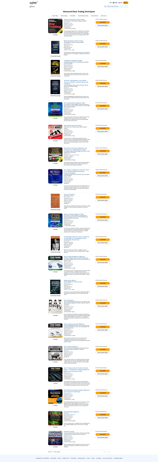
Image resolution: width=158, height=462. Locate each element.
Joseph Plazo (67, 241)
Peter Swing (67, 108)
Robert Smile (67, 305)
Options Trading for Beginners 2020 (73, 214)
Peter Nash (70, 436)
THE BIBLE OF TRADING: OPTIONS (73, 61)
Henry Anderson (68, 261)
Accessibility (98, 458)
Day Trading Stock (69, 300)
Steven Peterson (68, 393)
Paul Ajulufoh (67, 197)
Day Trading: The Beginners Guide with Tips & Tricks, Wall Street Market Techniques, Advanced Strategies (76, 171)
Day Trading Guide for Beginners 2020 (74, 103)
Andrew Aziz (67, 22)
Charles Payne (67, 43)
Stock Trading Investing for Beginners (74, 324)
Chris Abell (70, 23)
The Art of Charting (69, 194)
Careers (59, 458)
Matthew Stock (68, 177)
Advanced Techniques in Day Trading (74, 19)
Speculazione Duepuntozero (70, 414)
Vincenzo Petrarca (68, 64)
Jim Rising (70, 130)
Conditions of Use (65, 458)
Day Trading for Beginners (71, 346)
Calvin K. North (67, 372)
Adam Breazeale (76, 154)
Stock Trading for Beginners (71, 412)
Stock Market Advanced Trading (72, 125)
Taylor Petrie (70, 351)
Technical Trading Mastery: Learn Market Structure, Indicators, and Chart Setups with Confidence (76, 82)
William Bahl (70, 415)
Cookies (93, 458)
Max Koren (67, 87)
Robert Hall (70, 394)
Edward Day (67, 129)
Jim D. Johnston (71, 306)
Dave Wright (70, 373)
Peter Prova (70, 263)
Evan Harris (70, 178)
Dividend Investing (69, 431)
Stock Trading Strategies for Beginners (74, 256)
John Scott (67, 350)
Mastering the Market (70, 280)
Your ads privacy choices (107, 458)
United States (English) (118, 458)
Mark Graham (67, 153)
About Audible (53, 458)
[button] (55, 15)
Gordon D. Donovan (68, 435)
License (88, 458)
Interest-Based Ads (81, 458)
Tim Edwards (70, 154)
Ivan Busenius (70, 109)
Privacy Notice (73, 458)
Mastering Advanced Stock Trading (73, 41)
